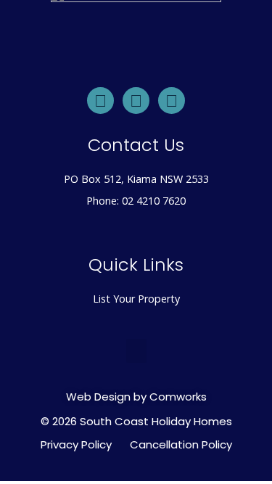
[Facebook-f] (171, 100)
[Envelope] (100, 100)
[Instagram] (136, 100)
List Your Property (136, 298)
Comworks (178, 396)
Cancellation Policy (181, 445)
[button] (136, 351)
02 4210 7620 (154, 201)
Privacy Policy (76, 445)
